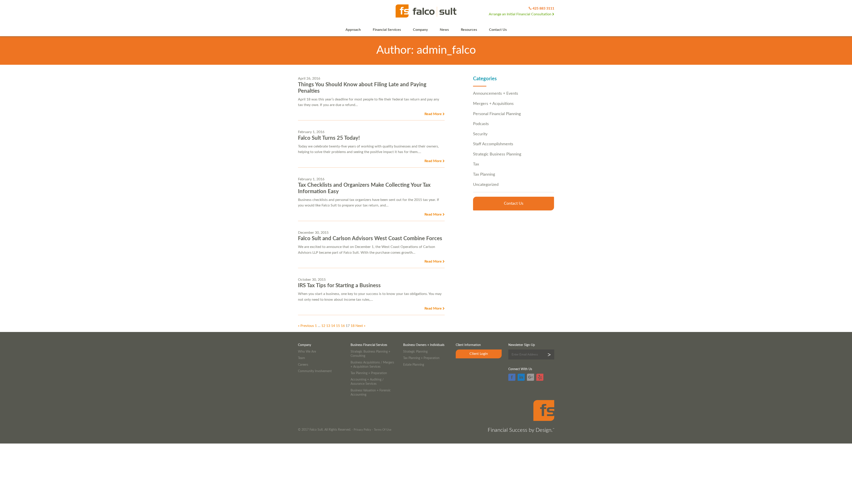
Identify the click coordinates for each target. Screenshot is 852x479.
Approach (353, 29)
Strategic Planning (415, 351)
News (444, 29)
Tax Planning (484, 174)
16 (343, 326)
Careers (303, 364)
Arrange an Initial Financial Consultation (520, 14)
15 (338, 326)
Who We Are (307, 351)
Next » (360, 326)
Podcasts (481, 124)
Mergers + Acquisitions (493, 104)
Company (420, 29)
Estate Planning (413, 364)
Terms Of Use (382, 429)
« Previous (306, 326)
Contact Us (498, 29)
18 (353, 326)
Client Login (478, 353)
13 (328, 326)
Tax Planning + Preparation (369, 373)
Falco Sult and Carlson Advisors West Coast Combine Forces (370, 238)
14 (333, 326)
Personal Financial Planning (497, 114)
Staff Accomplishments (493, 144)
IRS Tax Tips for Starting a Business (339, 285)
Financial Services (387, 29)
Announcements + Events (495, 93)
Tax (476, 164)
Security (480, 134)
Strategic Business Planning (497, 154)
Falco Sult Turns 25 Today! (329, 138)
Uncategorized (486, 184)
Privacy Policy (362, 429)
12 (323, 326)
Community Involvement (315, 371)
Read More (433, 114)
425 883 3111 (543, 8)
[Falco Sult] (426, 11)
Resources (469, 29)
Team (301, 358)
